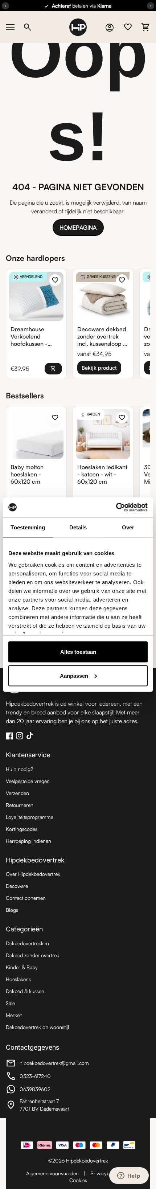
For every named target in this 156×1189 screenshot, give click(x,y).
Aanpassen (74, 675)
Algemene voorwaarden (52, 1173)
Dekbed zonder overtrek (32, 955)
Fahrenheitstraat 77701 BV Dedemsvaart (46, 1105)
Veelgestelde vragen (28, 781)
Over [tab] (128, 527)
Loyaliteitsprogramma (29, 817)
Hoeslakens (18, 979)
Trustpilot (78, 1129)
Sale (10, 1003)
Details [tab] (78, 527)
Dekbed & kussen (25, 991)
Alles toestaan (78, 652)
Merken (14, 1015)
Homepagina (78, 227)
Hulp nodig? (19, 769)
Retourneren (19, 805)
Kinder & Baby (22, 967)
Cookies (78, 1180)
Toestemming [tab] (28, 527)
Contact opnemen (26, 898)
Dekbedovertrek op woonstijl (37, 1027)
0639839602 (46, 1090)
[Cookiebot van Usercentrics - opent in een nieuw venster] (116, 507)
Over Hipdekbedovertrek (33, 874)
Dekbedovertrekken (27, 943)
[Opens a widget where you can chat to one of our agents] (129, 1176)
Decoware (17, 886)
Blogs (12, 910)
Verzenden (17, 793)
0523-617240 (46, 1077)
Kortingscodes (21, 829)
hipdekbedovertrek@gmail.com (47, 1064)
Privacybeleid (105, 1173)
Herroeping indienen (28, 841)
